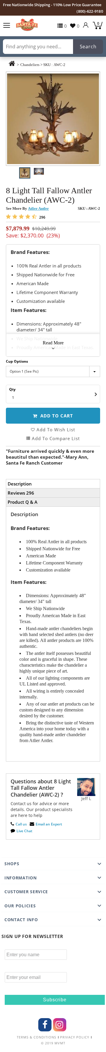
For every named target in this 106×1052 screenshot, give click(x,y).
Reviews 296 (21, 493)
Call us (21, 824)
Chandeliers (29, 64)
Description (20, 484)
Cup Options (17, 361)
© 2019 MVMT (53, 1043)
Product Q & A (22, 502)
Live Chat (24, 830)
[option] (53, 119)
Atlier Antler (38, 208)
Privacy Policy (74, 1037)
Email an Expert (49, 824)
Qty (12, 389)
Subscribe (54, 999)
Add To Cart (56, 416)
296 (41, 217)
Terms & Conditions (36, 1037)
